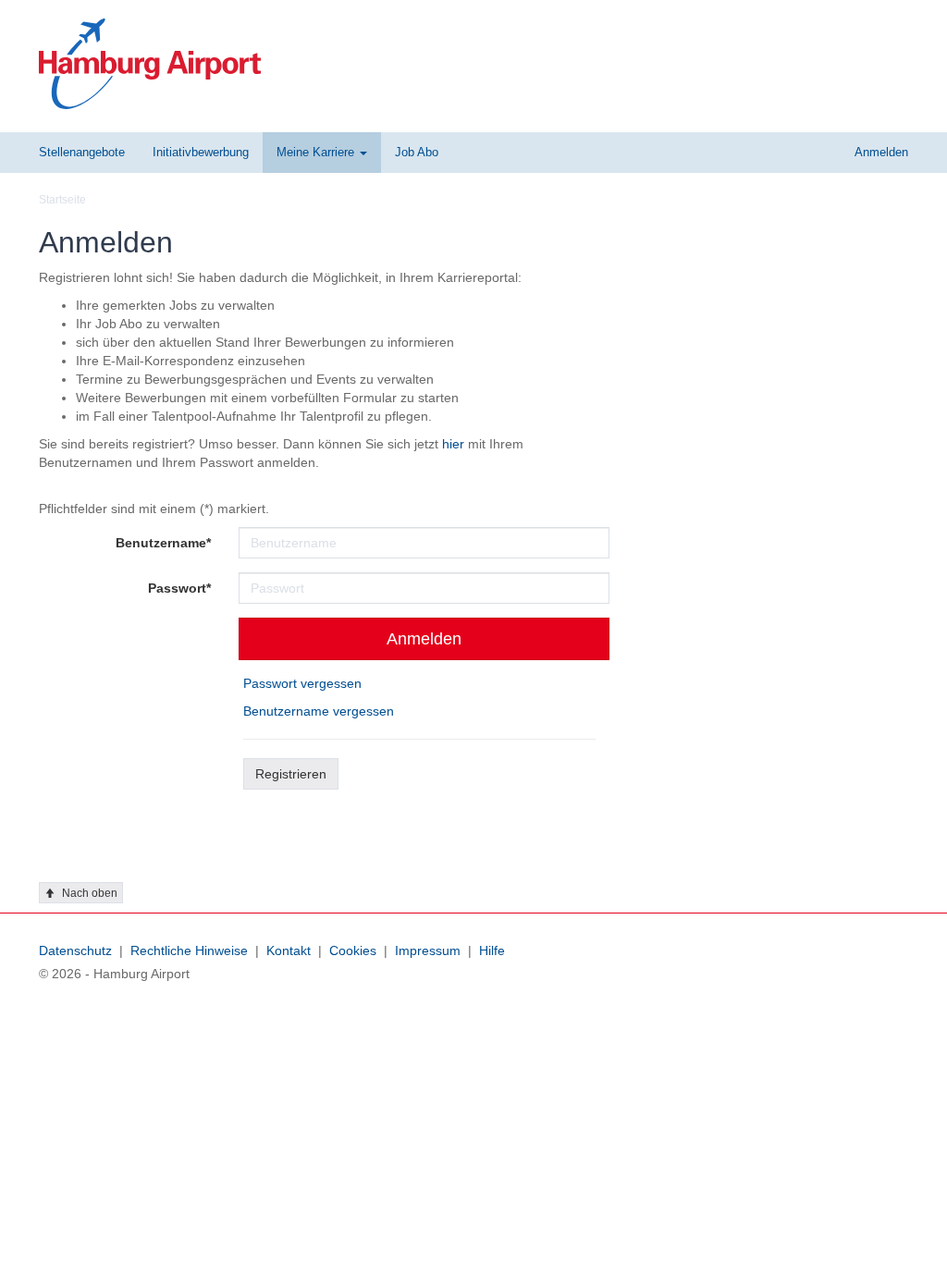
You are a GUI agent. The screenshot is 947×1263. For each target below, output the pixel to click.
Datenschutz (75, 950)
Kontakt (288, 950)
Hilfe (492, 950)
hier (453, 443)
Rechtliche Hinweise (189, 950)
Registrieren (290, 773)
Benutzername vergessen (318, 711)
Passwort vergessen (302, 683)
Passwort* (179, 588)
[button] (322, 152)
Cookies (352, 950)
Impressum (428, 950)
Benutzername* (163, 542)
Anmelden (424, 639)
